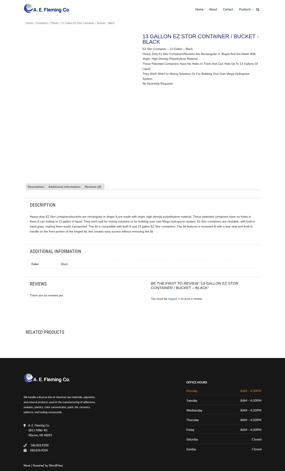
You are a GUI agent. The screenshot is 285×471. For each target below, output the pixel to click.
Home (199, 9)
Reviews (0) (93, 186)
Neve (27, 465)
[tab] (36, 187)
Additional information (64, 186)
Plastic (55, 23)
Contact (228, 9)
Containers (41, 23)
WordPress (56, 465)
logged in (174, 298)
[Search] (257, 9)
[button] (252, 9)
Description (36, 186)
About (213, 9)
